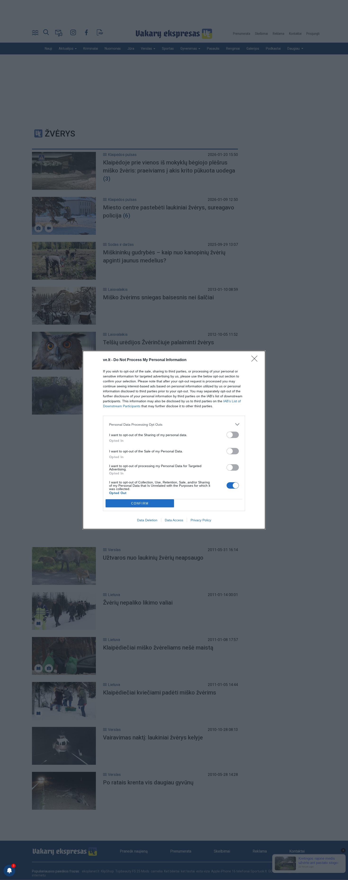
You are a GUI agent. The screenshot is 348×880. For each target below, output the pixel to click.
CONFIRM (140, 503)
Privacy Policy (201, 520)
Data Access (174, 520)
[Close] (255, 360)
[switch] (233, 435)
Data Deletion (147, 520)
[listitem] (174, 424)
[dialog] (174, 440)
